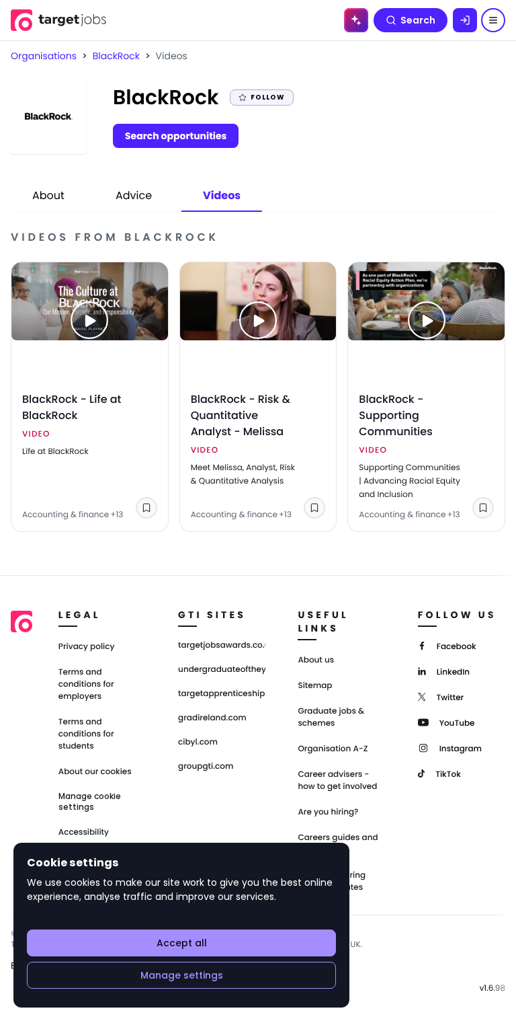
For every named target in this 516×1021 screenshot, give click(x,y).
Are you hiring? (328, 812)
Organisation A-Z (333, 749)
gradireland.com (212, 718)
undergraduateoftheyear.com (221, 670)
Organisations (44, 56)
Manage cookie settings (89, 801)
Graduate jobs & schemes (331, 717)
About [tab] (48, 195)
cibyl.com (198, 742)
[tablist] (136, 196)
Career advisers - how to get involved (337, 780)
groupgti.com (205, 766)
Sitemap (315, 685)
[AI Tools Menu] (356, 20)
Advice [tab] (134, 195)
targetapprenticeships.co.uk (221, 694)
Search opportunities (175, 136)
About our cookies (95, 772)
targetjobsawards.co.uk (221, 645)
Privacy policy (86, 646)
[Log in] (465, 20)
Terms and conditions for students (86, 734)
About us (316, 660)
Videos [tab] (222, 195)
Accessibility (83, 832)
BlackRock (116, 56)
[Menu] (493, 20)
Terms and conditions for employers (86, 684)
